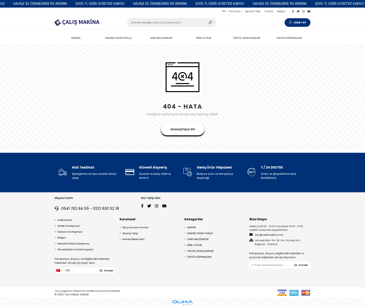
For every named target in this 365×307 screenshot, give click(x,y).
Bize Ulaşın (258, 219)
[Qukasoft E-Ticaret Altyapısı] (182, 302)
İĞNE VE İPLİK (194, 245)
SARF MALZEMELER (198, 239)
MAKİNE (191, 227)
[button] (297, 22)
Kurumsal (127, 219)
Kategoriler (193, 219)
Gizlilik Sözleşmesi (68, 226)
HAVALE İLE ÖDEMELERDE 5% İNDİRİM (40, 3)
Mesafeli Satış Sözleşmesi (73, 243)
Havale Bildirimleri (133, 239)
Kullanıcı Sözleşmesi (69, 232)
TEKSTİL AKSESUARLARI (200, 251)
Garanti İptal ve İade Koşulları (75, 249)
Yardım (268, 11)
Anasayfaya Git (182, 129)
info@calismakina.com (269, 235)
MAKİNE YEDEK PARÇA (200, 233)
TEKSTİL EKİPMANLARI (199, 257)
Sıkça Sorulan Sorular (135, 227)
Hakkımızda (64, 220)
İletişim (281, 11)
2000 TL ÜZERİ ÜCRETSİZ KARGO (100, 3)
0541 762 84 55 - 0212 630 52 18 (89, 208)
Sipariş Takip (253, 11)
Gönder (108, 270)
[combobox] (59, 270)
